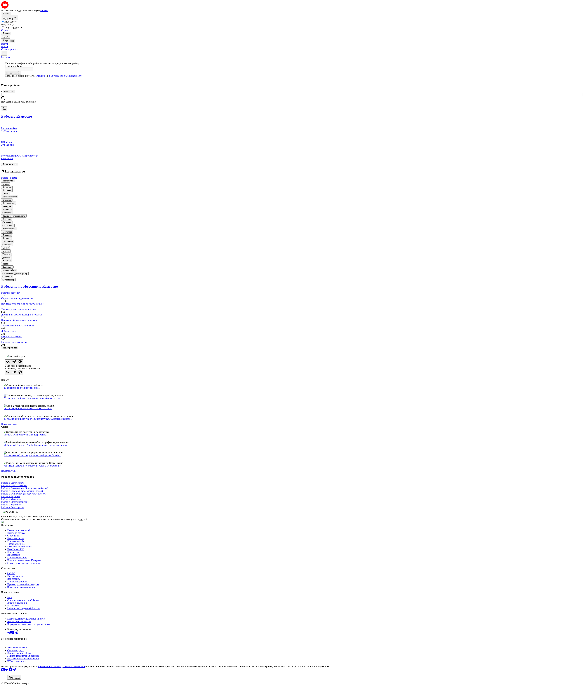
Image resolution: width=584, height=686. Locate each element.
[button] (4, 43)
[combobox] (15, 104)
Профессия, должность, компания (18, 101)
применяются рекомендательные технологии (61, 666)
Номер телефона (13, 66)
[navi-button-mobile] (4, 53)
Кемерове (8, 91)
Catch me (5, 57)
